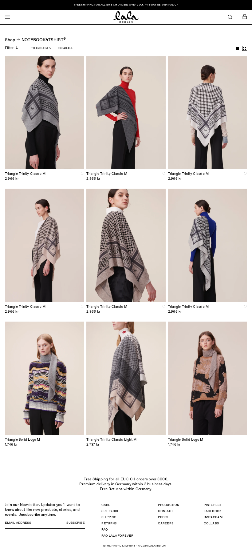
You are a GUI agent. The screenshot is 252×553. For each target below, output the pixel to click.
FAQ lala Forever (117, 535)
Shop (10, 40)
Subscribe (75, 522)
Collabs (211, 523)
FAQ (104, 529)
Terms (105, 546)
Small (244, 48)
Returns (108, 523)
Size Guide (110, 511)
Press (163, 517)
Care (105, 505)
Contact (165, 511)
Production (168, 505)
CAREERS (165, 523)
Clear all (65, 48)
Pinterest (213, 505)
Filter (9, 48)
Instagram (213, 517)
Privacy (117, 546)
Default (237, 48)
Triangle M (39, 48)
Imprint (129, 546)
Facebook (213, 511)
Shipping (108, 517)
